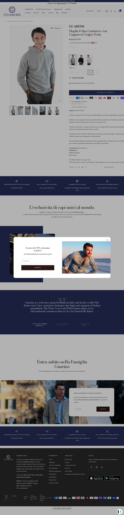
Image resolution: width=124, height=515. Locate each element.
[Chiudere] (107, 240)
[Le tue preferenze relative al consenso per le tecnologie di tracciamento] (120, 511)
